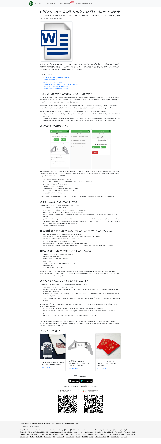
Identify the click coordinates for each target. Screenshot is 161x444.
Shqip (134, 432)
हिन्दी (114, 434)
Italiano (38, 432)
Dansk (80, 430)
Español (102, 430)
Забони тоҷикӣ (100, 437)
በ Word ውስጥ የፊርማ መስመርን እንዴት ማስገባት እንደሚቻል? (61, 84)
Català (67, 430)
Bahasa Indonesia (45, 430)
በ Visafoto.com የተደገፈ (71, 423)
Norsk (96, 432)
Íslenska (31, 432)
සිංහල (91, 437)
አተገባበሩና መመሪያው (55, 423)
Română (127, 432)
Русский (85, 437)
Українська (115, 437)
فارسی (126, 434)
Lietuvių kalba (67, 432)
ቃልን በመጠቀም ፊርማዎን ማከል (52, 82)
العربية (82, 434)
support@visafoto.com (33, 423)
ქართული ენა (24, 437)
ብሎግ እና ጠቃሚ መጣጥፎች (84, 3)
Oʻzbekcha (104, 432)
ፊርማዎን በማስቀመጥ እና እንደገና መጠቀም (55, 89)
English (22, 430)
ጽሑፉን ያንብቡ (46, 368)
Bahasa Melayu (58, 430)
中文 (125, 437)
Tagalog (55, 434)
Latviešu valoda (55, 432)
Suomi (41, 434)
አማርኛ (77, 434)
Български (89, 434)
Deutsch (87, 430)
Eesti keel (95, 430)
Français (110, 430)
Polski (111, 432)
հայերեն (120, 434)
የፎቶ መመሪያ (39, 3)
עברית (109, 434)
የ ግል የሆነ (45, 423)
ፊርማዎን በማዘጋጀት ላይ (50, 80)
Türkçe (62, 434)
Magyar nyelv (78, 432)
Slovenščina (33, 434)
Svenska (48, 434)
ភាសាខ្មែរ (60, 437)
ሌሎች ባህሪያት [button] (51, 3)
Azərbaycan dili (32, 430)
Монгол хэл (70, 437)
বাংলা (96, 434)
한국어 (32, 437)
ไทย (108, 437)
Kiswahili (45, 432)
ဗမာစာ (78, 437)
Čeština (73, 430)
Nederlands (89, 432)
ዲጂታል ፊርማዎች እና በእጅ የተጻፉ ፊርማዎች (56, 77)
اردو (122, 437)
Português (119, 432)
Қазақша (39, 437)
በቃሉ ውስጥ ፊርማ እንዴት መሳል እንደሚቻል (55, 86)
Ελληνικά (102, 434)
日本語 (131, 434)
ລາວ (54, 437)
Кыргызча (47, 437)
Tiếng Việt (69, 434)
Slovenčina (24, 434)
